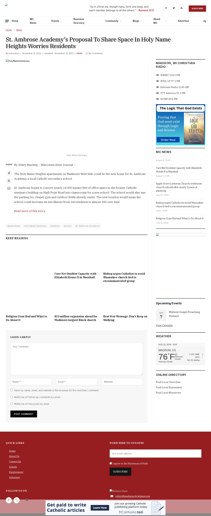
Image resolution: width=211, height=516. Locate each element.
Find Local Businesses (169, 387)
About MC (156, 21)
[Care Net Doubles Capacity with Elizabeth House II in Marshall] (76, 256)
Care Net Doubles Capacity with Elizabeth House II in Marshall (75, 275)
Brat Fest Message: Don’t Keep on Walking (125, 318)
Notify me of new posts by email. (32, 403)
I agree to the (130, 463)
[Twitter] (9, 181)
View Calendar (164, 325)
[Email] (9, 188)
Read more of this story (29, 211)
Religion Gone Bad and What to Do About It (26, 318)
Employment (16, 472)
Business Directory (79, 21)
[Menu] (7, 21)
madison (55, 226)
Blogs (136, 20)
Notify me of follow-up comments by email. (37, 397)
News (79, 53)
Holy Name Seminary (35, 226)
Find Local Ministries (168, 392)
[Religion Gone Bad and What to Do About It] (28, 299)
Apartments (13, 226)
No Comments (96, 53)
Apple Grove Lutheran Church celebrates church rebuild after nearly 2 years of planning (179, 187)
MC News (33, 21)
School (67, 226)
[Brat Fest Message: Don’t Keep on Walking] (125, 299)
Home (15, 20)
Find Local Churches (168, 382)
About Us (14, 456)
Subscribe (197, 8)
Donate (13, 466)
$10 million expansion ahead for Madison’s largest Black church (75, 318)
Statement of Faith (138, 463)
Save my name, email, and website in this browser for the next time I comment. (56, 390)
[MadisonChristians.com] (34, 8)
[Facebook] (9, 173)
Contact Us (15, 461)
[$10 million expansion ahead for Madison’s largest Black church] (76, 299)
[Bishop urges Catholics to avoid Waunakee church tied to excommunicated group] (125, 256)
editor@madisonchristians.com (132, 496)
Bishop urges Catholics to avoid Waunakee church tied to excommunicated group (124, 277)
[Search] (204, 21)
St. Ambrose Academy (87, 226)
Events (55, 20)
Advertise (183, 20)
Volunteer (14, 477)
